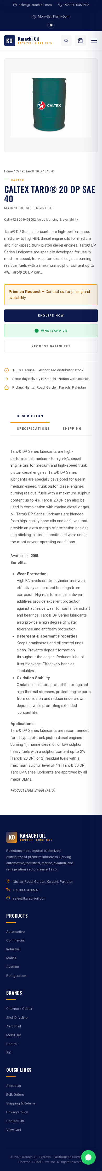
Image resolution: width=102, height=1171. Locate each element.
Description (30, 416)
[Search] (66, 40)
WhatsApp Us (54, 331)
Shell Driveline (16, 1018)
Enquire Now (51, 315)
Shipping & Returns (21, 1103)
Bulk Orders (15, 1095)
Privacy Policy (17, 1112)
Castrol (12, 1044)
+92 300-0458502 (76, 5)
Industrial (13, 949)
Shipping (72, 429)
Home (8, 171)
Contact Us (15, 1121)
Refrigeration (16, 976)
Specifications (33, 429)
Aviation (12, 967)
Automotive (15, 932)
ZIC (9, 1053)
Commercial (15, 940)
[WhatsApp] (51, 25)
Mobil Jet (13, 1035)
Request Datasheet (51, 346)
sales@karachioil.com (35, 5)
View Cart (13, 1130)
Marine (11, 958)
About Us (13, 1086)
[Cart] (80, 40)
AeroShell (13, 1026)
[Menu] (94, 41)
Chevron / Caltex (19, 1009)
